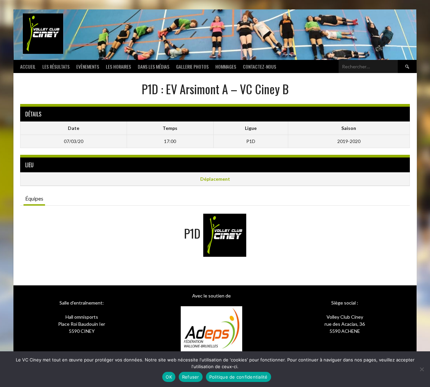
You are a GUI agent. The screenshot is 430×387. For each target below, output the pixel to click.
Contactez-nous (259, 66)
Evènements (87, 66)
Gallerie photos (192, 66)
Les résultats (56, 66)
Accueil (28, 66)
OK (169, 377)
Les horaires (118, 66)
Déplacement (215, 179)
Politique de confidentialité (238, 377)
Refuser (190, 377)
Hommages (225, 66)
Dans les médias (153, 66)
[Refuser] (421, 369)
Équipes (34, 198)
